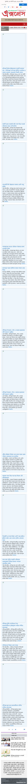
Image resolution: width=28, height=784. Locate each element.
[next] (15, 729)
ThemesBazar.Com (21, 782)
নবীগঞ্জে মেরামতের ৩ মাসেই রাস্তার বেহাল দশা (17, 756)
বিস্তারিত (11, 86)
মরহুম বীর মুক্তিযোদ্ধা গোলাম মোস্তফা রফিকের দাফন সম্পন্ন (17, 738)
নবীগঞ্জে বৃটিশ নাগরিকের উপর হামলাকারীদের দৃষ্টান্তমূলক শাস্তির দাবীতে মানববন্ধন (12, 625)
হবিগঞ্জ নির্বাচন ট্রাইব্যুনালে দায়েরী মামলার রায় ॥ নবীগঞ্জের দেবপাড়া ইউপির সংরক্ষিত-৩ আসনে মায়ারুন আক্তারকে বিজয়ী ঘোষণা (13, 70)
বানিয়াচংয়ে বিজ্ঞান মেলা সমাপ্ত (10, 645)
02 (12, 729)
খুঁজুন (23, 4)
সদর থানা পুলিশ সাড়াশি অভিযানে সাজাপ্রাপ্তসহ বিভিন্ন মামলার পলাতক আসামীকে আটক (11, 561)
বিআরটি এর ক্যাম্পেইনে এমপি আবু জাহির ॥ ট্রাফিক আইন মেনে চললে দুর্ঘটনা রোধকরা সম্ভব (13, 538)
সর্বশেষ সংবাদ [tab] (14, 733)
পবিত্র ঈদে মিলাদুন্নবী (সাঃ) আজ (18, 750)
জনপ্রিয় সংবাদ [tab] (14, 735)
